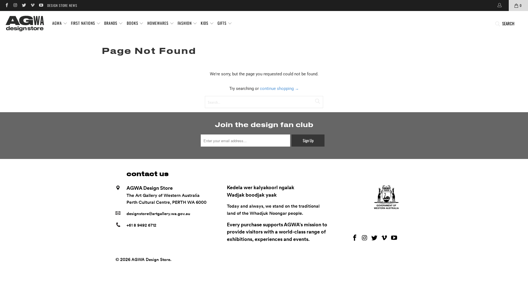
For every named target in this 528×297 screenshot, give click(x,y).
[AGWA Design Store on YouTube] (40, 5)
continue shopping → (279, 88)
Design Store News (62, 5)
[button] (59, 23)
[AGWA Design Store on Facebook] (6, 5)
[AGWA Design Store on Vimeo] (32, 5)
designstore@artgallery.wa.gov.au (158, 213)
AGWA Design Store (150, 259)
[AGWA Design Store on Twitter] (23, 5)
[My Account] (499, 5)
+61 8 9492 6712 (141, 225)
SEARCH (508, 23)
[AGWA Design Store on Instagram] (15, 5)
